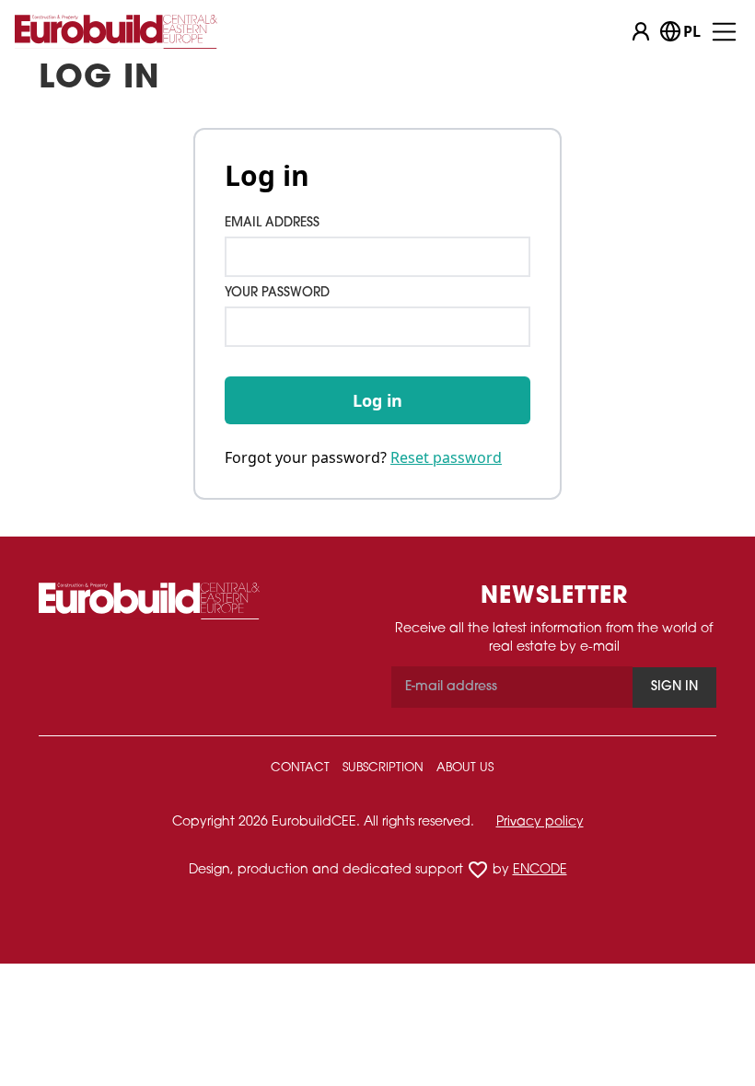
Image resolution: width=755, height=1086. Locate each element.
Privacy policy (540, 822)
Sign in (674, 687)
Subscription (383, 768)
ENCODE (540, 870)
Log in (377, 400)
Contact (300, 768)
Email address (272, 223)
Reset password (446, 457)
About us (465, 768)
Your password (277, 293)
